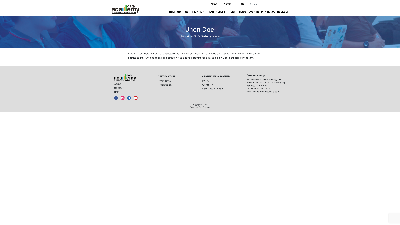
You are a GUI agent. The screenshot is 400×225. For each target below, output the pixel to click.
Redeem (282, 11)
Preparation (165, 84)
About (214, 3)
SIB (233, 11)
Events (254, 11)
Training (175, 11)
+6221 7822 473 (262, 89)
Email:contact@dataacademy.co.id (263, 91)
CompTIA (207, 84)
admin (216, 36)
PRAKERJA (268, 11)
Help (242, 3)
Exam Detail (165, 80)
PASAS (206, 80)
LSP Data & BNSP (212, 88)
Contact (228, 3)
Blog (242, 11)
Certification (195, 11)
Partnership (217, 11)
